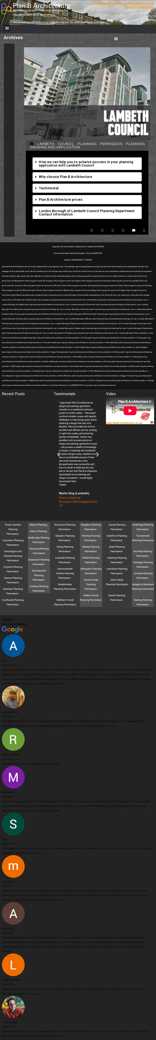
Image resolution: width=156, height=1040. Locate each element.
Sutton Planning (39, 531)
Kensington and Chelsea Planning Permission (13, 556)
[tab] (87, 163)
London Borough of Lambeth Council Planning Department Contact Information (87, 212)
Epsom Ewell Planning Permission (91, 584)
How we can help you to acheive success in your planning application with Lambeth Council (86, 163)
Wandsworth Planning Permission (39, 575)
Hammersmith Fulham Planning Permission (65, 573)
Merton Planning (38, 524)
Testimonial (49, 188)
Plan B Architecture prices (60, 199)
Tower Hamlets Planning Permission (13, 529)
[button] (7, 28)
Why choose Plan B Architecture (65, 177)
